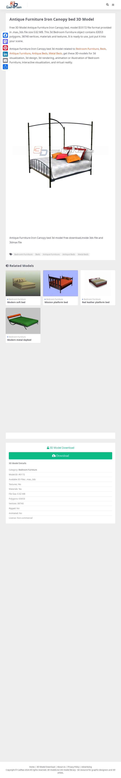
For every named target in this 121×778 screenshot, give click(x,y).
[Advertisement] (60, 90)
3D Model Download (46, 767)
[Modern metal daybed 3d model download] (23, 321)
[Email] (5, 60)
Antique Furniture (20, 53)
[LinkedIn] (5, 54)
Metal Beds (55, 53)
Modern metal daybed (19, 339)
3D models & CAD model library (61, 770)
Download (62, 455)
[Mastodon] (5, 41)
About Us (61, 767)
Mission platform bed (56, 302)
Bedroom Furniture (87, 49)
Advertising (86, 767)
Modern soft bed (16, 302)
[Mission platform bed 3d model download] (60, 283)
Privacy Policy (73, 767)
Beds (103, 49)
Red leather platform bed (95, 302)
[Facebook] (5, 35)
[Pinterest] (5, 48)
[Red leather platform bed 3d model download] (98, 283)
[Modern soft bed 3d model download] (23, 283)
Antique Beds (40, 53)
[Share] (5, 67)
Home (32, 767)
